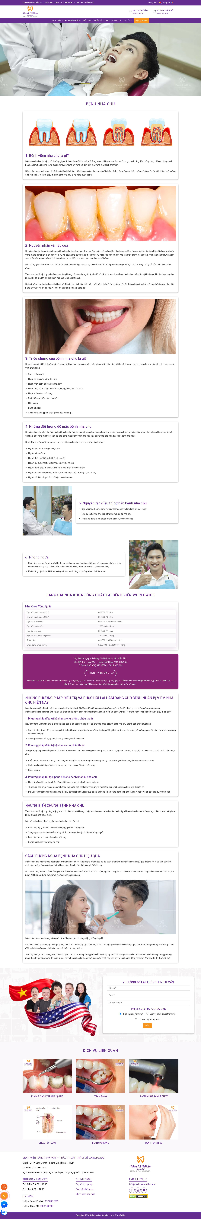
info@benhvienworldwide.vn (142, 1184)
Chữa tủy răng (47, 1143)
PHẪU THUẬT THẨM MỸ (92, 20)
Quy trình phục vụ (84, 1184)
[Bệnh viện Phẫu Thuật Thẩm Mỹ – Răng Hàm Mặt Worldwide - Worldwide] (35, 11)
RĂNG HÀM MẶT (72, 20)
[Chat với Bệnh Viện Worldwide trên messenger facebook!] (4, 1204)
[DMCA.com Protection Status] (138, 1196)
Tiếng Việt (152, 2)
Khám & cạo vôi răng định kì (47, 1096)
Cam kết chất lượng (85, 1189)
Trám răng (100, 1096)
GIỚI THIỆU (57, 20)
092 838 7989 (139, 13)
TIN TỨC (126, 20)
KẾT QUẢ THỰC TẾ (113, 20)
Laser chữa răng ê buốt (154, 1096)
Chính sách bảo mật (85, 1194)
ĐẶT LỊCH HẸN (142, 21)
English (166, 2)
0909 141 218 (162, 13)
